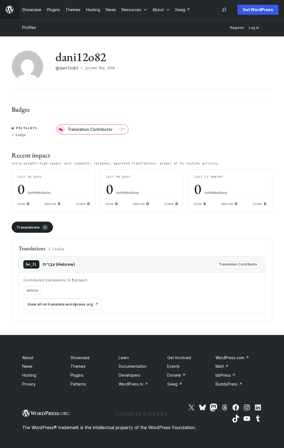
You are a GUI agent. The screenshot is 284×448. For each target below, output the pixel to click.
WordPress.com (232, 357)
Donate (176, 375)
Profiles (29, 27)
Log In (254, 28)
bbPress (225, 375)
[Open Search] (224, 9)
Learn (124, 357)
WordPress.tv (133, 384)
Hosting (29, 375)
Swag (174, 384)
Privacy (29, 384)
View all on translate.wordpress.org (60, 304)
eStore (32, 290)
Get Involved (179, 357)
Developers (129, 375)
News (27, 366)
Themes (77, 366)
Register (237, 28)
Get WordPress (258, 9)
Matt (222, 366)
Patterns (78, 384)
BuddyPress (228, 384)
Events (173, 366)
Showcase (80, 357)
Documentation (133, 366)
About (27, 357)
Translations (31, 227)
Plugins (76, 375)
